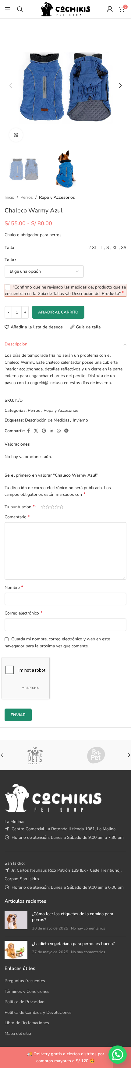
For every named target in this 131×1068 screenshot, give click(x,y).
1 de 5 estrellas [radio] (43, 507)
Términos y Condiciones (27, 991)
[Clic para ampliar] (16, 135)
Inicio (9, 197)
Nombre (14, 587)
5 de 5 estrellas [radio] (61, 507)
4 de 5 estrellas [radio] (57, 507)
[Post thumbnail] (16, 921)
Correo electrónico (23, 613)
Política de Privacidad (24, 1002)
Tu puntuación (20, 506)
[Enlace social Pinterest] (44, 431)
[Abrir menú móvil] (8, 9)
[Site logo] (65, 9)
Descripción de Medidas (47, 420)
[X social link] (36, 431)
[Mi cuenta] (110, 9)
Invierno (80, 420)
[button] (11, 85)
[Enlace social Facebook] (28, 431)
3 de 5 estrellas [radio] (52, 507)
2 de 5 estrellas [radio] (47, 507)
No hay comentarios (88, 928)
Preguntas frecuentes (25, 981)
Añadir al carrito (58, 312)
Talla (9, 260)
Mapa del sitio (18, 1033)
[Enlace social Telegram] (66, 431)
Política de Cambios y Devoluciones (38, 1012)
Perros (26, 197)
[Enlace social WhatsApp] (58, 431)
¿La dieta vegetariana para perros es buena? (73, 944)
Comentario (17, 517)
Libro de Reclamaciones (27, 1023)
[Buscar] (20, 9)
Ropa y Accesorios (57, 197)
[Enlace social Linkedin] (51, 431)
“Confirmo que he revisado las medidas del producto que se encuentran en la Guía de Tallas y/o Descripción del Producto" (65, 290)
